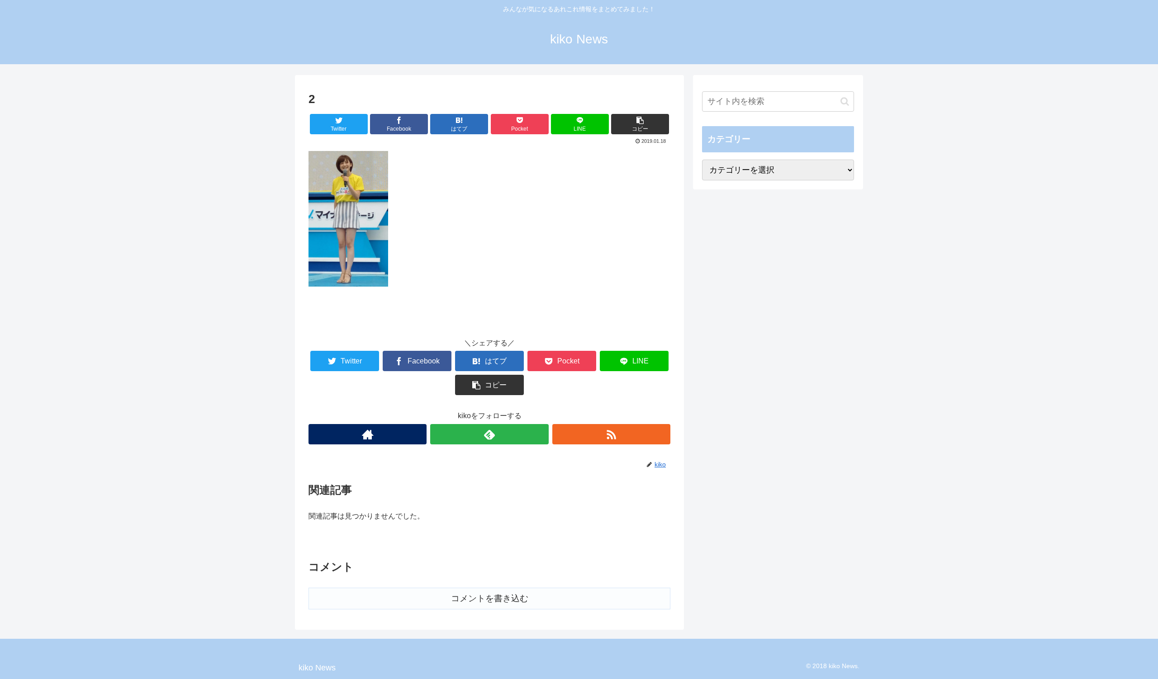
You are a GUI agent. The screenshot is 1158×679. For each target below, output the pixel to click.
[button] (845, 101)
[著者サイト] (367, 434)
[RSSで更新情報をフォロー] (611, 434)
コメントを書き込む (489, 598)
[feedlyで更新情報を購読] (489, 434)
